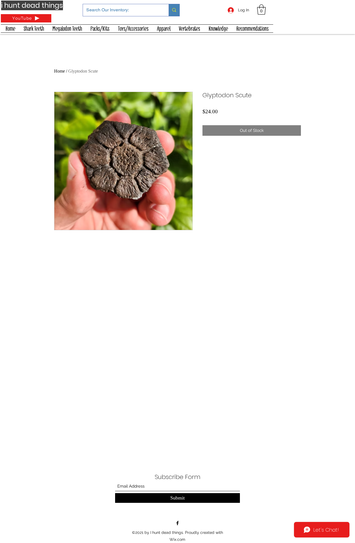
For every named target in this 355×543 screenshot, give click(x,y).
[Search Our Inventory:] (174, 10)
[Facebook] (177, 523)
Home (59, 71)
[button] (261, 9)
